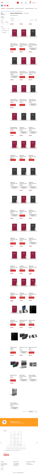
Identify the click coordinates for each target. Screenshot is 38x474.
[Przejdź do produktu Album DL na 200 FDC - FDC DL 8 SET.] (24, 309)
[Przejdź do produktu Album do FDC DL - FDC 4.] (14, 364)
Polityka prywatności (4, 464)
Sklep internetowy (18, 472)
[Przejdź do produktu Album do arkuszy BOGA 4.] (14, 336)
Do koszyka (13, 49)
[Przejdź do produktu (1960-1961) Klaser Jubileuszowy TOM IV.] (14, 33)
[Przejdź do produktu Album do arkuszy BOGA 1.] (33, 309)
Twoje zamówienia (16, 463)
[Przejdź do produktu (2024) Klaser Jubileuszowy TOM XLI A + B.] (14, 282)
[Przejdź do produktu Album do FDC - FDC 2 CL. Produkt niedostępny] (24, 336)
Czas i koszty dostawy (29, 464)
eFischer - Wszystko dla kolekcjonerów (6, 11)
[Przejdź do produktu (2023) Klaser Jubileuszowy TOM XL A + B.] (24, 255)
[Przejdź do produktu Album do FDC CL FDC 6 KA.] (33, 336)
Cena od (2, 21)
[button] (18, 3)
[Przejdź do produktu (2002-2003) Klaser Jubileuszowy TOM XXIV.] (14, 117)
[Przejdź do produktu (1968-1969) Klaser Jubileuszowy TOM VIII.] (24, 33)
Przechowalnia (15, 465)
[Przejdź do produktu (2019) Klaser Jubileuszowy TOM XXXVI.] (24, 199)
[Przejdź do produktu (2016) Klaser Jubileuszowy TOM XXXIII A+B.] (33, 144)
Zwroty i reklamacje (4, 463)
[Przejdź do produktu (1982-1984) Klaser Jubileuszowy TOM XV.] (24, 61)
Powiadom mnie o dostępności (33, 49)
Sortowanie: (12, 18)
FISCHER (3, 28)
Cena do (7, 21)
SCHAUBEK (4, 32)
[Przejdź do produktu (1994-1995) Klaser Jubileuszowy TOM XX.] (14, 89)
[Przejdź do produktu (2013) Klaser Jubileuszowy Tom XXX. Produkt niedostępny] (33, 117)
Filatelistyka (13, 11)
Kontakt (2, 469)
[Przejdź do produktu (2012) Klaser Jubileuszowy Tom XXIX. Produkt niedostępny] (24, 117)
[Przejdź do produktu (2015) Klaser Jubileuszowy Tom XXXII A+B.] (24, 144)
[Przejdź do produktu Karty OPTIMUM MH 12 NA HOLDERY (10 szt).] (16, 439)
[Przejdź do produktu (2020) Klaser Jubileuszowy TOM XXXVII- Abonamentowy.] (14, 227)
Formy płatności (28, 463)
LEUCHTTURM (4, 30)
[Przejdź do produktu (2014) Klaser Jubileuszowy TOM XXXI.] (14, 144)
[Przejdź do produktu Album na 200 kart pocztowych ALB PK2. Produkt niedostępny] (14, 392)
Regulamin (2, 465)
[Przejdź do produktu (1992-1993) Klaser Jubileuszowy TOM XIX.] (33, 61)
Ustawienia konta (16, 464)
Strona (24, 411)
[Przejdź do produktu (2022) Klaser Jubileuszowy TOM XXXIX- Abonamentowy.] (14, 255)
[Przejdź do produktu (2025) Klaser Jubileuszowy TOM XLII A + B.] (33, 282)
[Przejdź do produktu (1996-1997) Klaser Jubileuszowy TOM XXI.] (24, 89)
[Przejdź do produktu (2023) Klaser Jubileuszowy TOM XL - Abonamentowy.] (33, 255)
